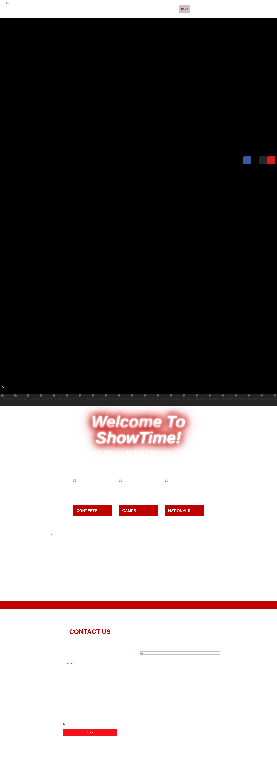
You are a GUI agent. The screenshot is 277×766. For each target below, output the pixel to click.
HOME (184, 9)
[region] (138, 212)
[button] (138, 385)
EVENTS (153, 9)
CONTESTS (97, 9)
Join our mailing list (77, 724)
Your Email (69, 686)
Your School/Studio (74, 671)
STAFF (169, 9)
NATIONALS (134, 9)
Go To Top (266, 754)
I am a (66, 657)
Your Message (71, 701)
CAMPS (115, 9)
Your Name (69, 642)
